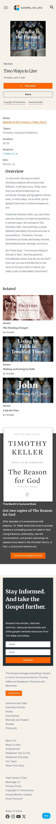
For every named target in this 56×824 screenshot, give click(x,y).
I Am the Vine (11, 410)
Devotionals (12, 715)
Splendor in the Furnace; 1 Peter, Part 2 (25, 122)
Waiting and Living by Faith (19, 369)
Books (9, 711)
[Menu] (6, 7)
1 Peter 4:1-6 (10, 153)
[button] (35, 102)
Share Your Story (15, 765)
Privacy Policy (13, 786)
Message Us (13, 782)
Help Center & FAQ (16, 778)
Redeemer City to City (18, 753)
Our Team (11, 761)
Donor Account (14, 798)
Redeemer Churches (17, 757)
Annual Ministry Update (19, 794)
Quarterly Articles (15, 707)
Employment (13, 749)
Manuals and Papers (17, 720)
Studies (10, 724)
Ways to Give (13, 744)
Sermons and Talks (16, 703)
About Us (11, 740)
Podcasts (11, 728)
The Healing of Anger (15, 327)
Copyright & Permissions (20, 790)
